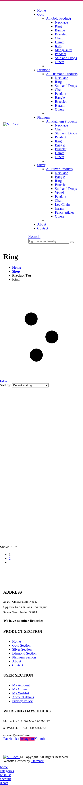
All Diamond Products (61, 74)
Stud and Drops (66, 58)
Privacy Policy (22, 701)
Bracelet (60, 34)
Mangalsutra (63, 50)
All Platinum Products (61, 121)
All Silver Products (59, 169)
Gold (40, 14)
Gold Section (21, 645)
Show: (5, 547)
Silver (41, 165)
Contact (42, 228)
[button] (34, 236)
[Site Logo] (11, 124)
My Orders (19, 689)
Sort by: (6, 385)
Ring (58, 26)
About (41, 224)
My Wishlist (20, 693)
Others (59, 62)
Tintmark (37, 761)
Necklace (61, 22)
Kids (58, 46)
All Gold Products (58, 18)
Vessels (60, 192)
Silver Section (22, 649)
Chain (59, 38)
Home (41, 10)
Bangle (60, 30)
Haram (59, 42)
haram (59, 208)
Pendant (60, 54)
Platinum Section (24, 657)
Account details (23, 697)
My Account (21, 685)
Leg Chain (62, 204)
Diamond (43, 70)
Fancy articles (64, 212)
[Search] (72, 242)
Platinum (43, 117)
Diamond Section (24, 653)
